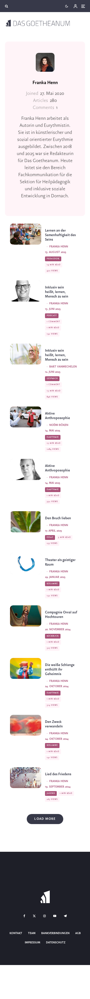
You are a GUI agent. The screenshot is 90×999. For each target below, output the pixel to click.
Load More (45, 819)
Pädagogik (53, 259)
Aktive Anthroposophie (57, 416)
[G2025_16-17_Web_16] (25, 521)
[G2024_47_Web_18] (25, 615)
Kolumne (52, 584)
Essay (50, 537)
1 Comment (53, 322)
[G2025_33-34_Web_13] (25, 234)
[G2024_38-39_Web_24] (25, 777)
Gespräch (52, 379)
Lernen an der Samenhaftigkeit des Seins (60, 235)
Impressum (32, 942)
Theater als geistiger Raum (60, 562)
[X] (34, 916)
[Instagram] (45, 916)
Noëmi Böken (58, 425)
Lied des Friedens (58, 774)
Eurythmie (53, 437)
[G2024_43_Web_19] (25, 725)
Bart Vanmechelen (63, 366)
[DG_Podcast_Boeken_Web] (25, 469)
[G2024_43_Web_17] (25, 668)
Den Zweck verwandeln (54, 724)
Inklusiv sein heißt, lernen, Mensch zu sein (56, 292)
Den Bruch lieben (58, 518)
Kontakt (16, 933)
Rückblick (53, 636)
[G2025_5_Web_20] (25, 563)
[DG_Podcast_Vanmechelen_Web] (25, 290)
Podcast (52, 316)
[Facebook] (24, 916)
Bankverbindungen (55, 933)
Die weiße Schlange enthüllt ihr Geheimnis (59, 669)
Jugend (51, 793)
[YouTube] (55, 916)
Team (32, 933)
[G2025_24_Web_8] (25, 354)
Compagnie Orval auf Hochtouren (61, 615)
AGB (78, 933)
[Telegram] (65, 916)
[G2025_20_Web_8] (25, 416)
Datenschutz (56, 942)
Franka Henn (45, 82)
